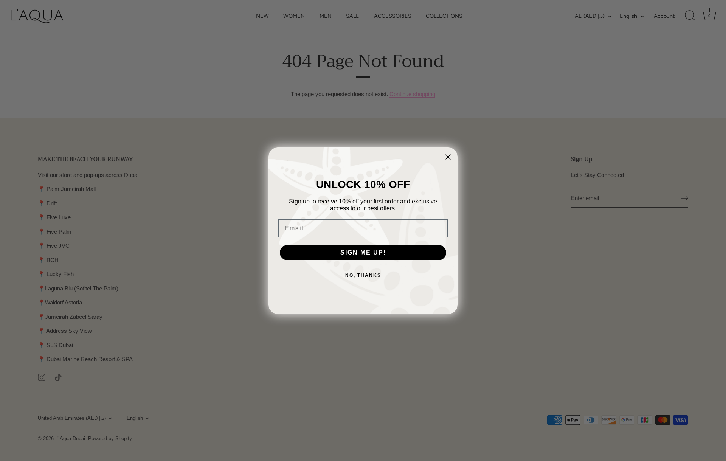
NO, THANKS (363, 275)
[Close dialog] (448, 157)
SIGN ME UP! (363, 252)
